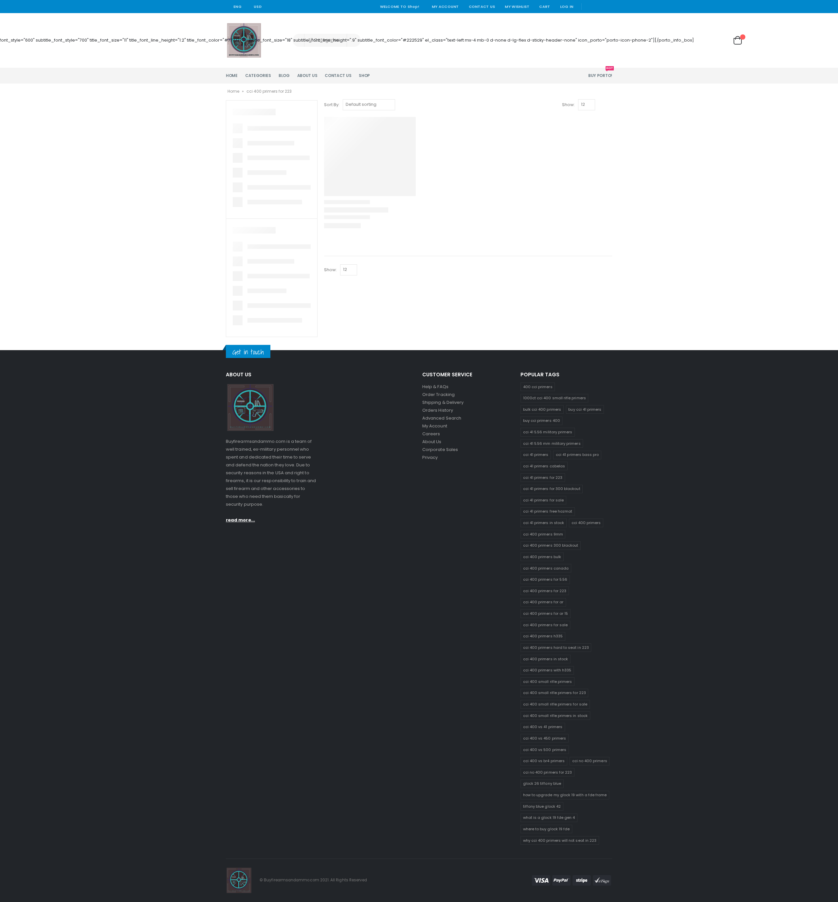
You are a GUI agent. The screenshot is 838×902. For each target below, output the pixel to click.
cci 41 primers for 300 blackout (551, 488)
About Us (307, 75)
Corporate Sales (440, 449)
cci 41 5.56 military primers (548, 432)
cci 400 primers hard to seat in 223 (556, 647)
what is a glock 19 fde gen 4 (549, 817)
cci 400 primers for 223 (545, 590)
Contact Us (482, 6)
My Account (445, 6)
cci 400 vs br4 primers (544, 760)
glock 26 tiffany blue (542, 783)
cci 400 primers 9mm (543, 534)
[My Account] (703, 40)
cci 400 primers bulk (542, 556)
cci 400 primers (586, 522)
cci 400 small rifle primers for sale (555, 704)
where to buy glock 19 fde (546, 829)
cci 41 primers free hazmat (548, 511)
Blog (284, 75)
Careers (431, 434)
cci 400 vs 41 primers (542, 726)
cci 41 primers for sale (543, 500)
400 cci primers (538, 386)
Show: (568, 105)
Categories (258, 75)
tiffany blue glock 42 (542, 806)
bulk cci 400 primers (542, 409)
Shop (364, 75)
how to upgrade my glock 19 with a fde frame (565, 795)
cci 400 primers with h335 (547, 670)
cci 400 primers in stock (545, 659)
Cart (544, 6)
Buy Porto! (600, 73)
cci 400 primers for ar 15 (545, 613)
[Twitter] (598, 6)
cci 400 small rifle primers (547, 681)
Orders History (437, 410)
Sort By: (331, 105)
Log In (567, 6)
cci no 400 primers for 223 (547, 772)
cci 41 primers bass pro (577, 454)
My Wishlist (517, 6)
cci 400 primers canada (546, 568)
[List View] (609, 105)
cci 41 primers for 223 (542, 477)
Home (232, 75)
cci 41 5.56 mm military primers (552, 443)
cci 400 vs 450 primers (544, 738)
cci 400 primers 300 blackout (550, 545)
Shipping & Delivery (443, 402)
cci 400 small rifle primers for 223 (554, 692)
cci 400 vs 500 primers (544, 749)
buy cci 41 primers (584, 409)
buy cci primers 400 (541, 420)
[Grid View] (601, 105)
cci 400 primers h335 (543, 636)
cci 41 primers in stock (543, 522)
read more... (240, 520)
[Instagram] (608, 6)
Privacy (430, 457)
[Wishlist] (721, 40)
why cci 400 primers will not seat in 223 (560, 840)
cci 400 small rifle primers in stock (555, 715)
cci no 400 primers (589, 760)
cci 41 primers (536, 454)
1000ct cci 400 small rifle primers (554, 398)
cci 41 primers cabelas (544, 466)
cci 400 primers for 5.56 (545, 579)
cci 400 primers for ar (543, 602)
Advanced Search (441, 418)
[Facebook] (589, 6)
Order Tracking (438, 394)
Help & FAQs (435, 387)
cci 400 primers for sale (545, 625)
